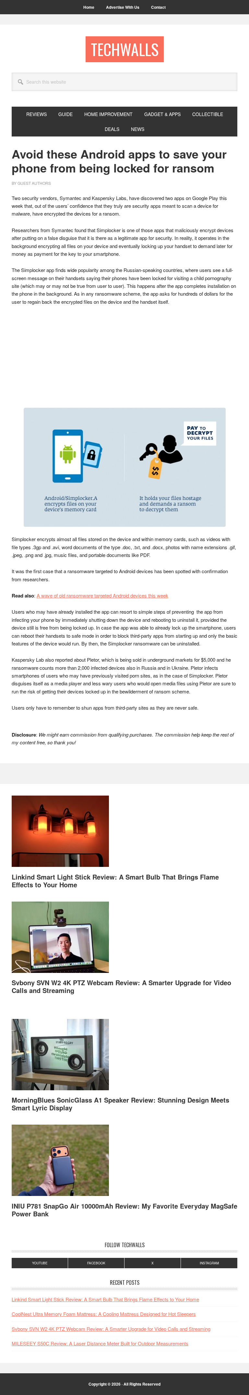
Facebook (96, 1263)
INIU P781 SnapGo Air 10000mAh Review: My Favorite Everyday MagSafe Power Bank (124, 1209)
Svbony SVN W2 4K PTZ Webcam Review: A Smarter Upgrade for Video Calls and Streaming (121, 986)
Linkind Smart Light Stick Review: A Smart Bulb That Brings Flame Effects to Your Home (115, 880)
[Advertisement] (124, 359)
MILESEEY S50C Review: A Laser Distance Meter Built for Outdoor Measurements (100, 1343)
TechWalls (125, 49)
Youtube (40, 1263)
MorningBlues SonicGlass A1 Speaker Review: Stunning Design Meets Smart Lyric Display (120, 1103)
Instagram (209, 1263)
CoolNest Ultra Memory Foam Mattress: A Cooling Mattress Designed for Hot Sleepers (104, 1313)
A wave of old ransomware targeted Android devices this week (102, 595)
